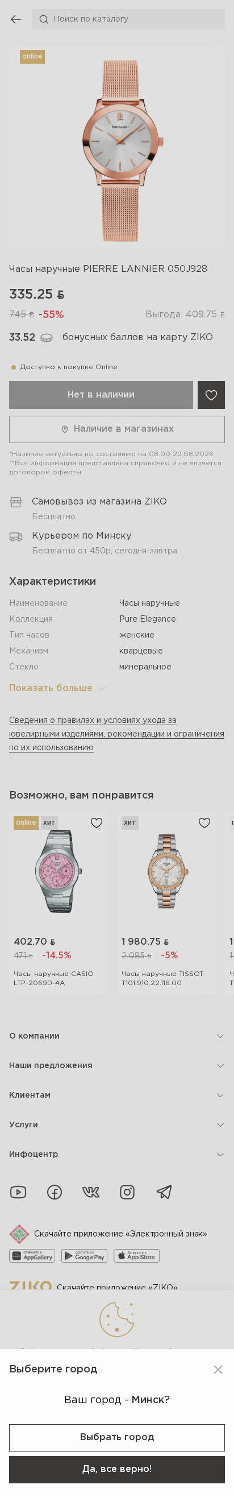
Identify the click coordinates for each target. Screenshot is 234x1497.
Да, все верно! (117, 1469)
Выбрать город (117, 1437)
